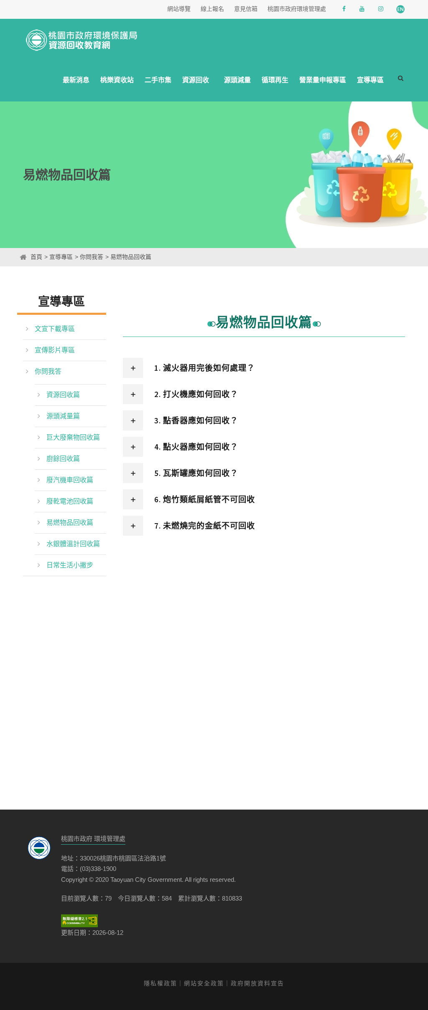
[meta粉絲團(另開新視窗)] (344, 9)
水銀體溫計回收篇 (73, 543)
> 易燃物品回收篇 (128, 256)
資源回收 (195, 80)
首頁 (36, 256)
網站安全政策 (204, 983)
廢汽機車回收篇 (69, 479)
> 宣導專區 (58, 256)
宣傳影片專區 (55, 350)
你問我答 (48, 371)
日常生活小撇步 (69, 565)
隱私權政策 (160, 983)
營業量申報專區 (322, 80)
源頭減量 (237, 80)
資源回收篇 (63, 394)
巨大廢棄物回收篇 (73, 437)
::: (17, 256)
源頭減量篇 (63, 416)
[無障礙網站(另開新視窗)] (79, 920)
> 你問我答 (89, 256)
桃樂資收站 (117, 80)
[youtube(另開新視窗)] (362, 9)
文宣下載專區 (55, 328)
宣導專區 (370, 80)
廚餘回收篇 (63, 458)
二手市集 (158, 80)
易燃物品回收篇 (69, 522)
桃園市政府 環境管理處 (93, 838)
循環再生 (275, 80)
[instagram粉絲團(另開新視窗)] (381, 9)
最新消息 (76, 80)
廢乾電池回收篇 (69, 501)
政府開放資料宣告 (257, 983)
